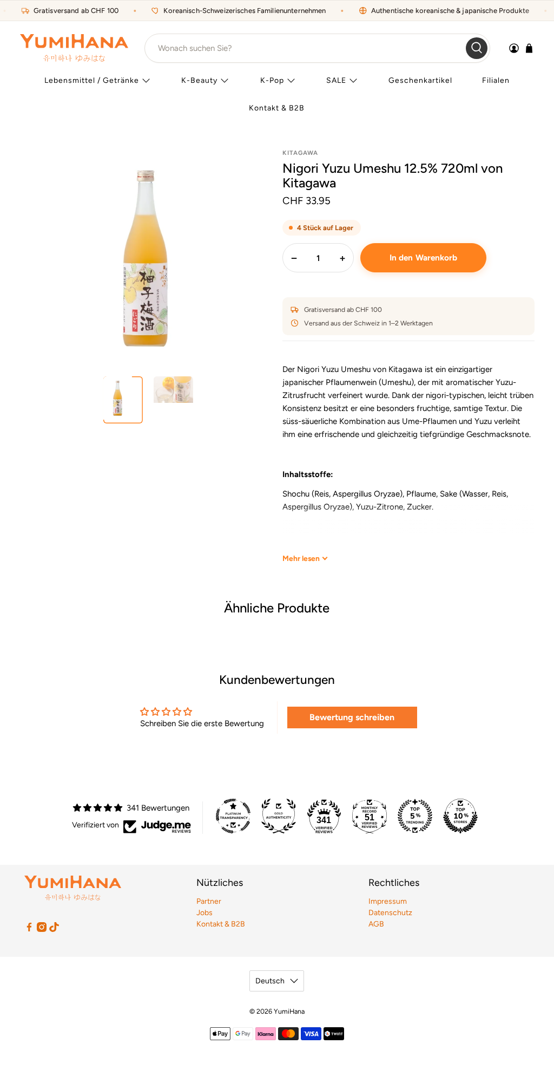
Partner (208, 901)
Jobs (204, 912)
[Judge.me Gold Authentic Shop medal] (278, 816)
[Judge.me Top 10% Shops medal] (460, 816)
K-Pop (272, 80)
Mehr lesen (301, 558)
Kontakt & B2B (277, 108)
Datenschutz (390, 912)
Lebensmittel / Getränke (91, 80)
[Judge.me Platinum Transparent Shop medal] (233, 816)
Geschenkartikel (420, 80)
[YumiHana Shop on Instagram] (42, 929)
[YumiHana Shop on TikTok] (54, 929)
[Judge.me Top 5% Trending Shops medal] (415, 816)
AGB (376, 924)
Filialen (496, 80)
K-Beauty (199, 80)
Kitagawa (300, 152)
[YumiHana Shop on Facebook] (29, 929)
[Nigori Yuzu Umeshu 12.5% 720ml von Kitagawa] (145, 257)
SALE (336, 80)
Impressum (387, 901)
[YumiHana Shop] (74, 48)
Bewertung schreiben (351, 717)
